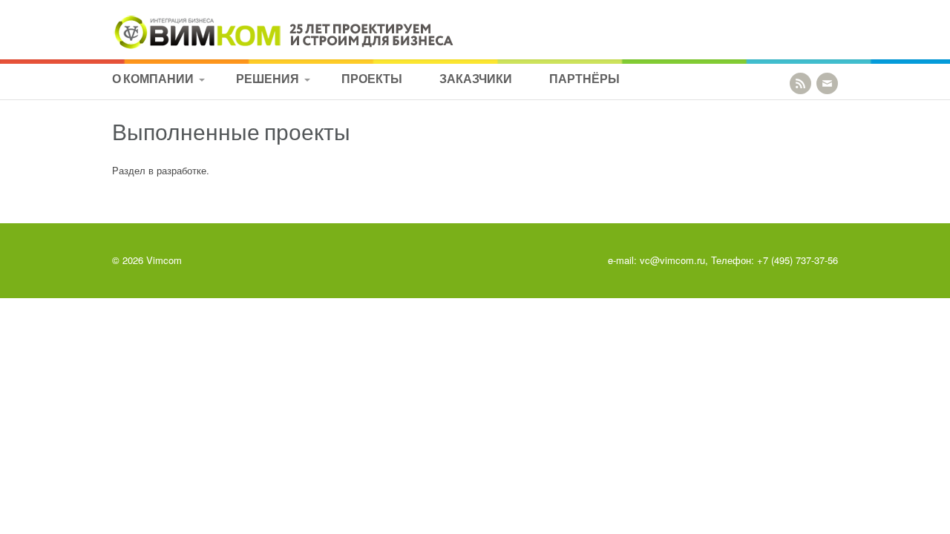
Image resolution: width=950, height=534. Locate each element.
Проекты (371, 78)
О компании (153, 78)
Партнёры (584, 78)
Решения (267, 78)
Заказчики (475, 78)
